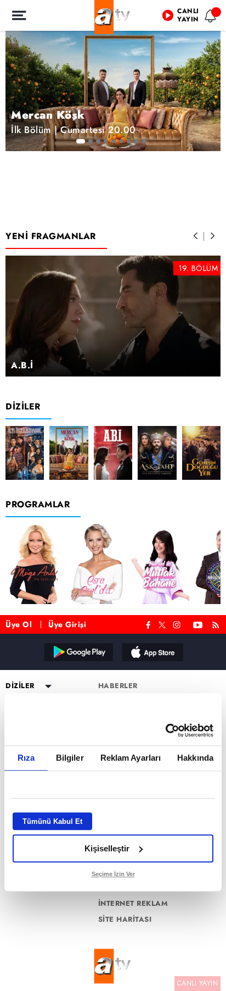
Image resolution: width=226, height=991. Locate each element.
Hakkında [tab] (195, 757)
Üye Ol (18, 624)
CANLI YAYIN (197, 983)
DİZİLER (23, 406)
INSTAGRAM (177, 623)
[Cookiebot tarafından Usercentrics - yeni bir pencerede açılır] (165, 730)
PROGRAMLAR (37, 504)
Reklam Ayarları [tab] (130, 757)
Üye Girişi (67, 624)
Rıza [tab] (26, 757)
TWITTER (162, 623)
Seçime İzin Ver (113, 874)
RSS (217, 623)
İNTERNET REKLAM (133, 904)
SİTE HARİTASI (125, 919)
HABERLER (118, 686)
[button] (196, 236)
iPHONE (152, 652)
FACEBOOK (148, 623)
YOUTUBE (198, 623)
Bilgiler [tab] (70, 757)
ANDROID (78, 652)
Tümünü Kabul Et (52, 821)
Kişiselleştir (106, 848)
